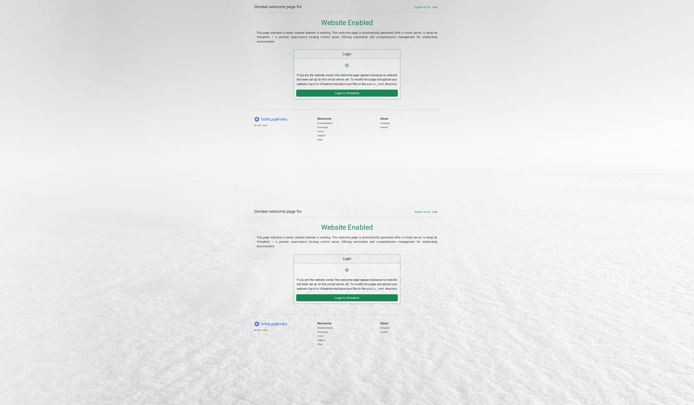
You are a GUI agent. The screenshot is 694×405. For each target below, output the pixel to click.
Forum (320, 131)
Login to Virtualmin (347, 93)
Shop (320, 139)
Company (385, 123)
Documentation (325, 123)
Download (322, 127)
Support (321, 135)
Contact (394, 135)
